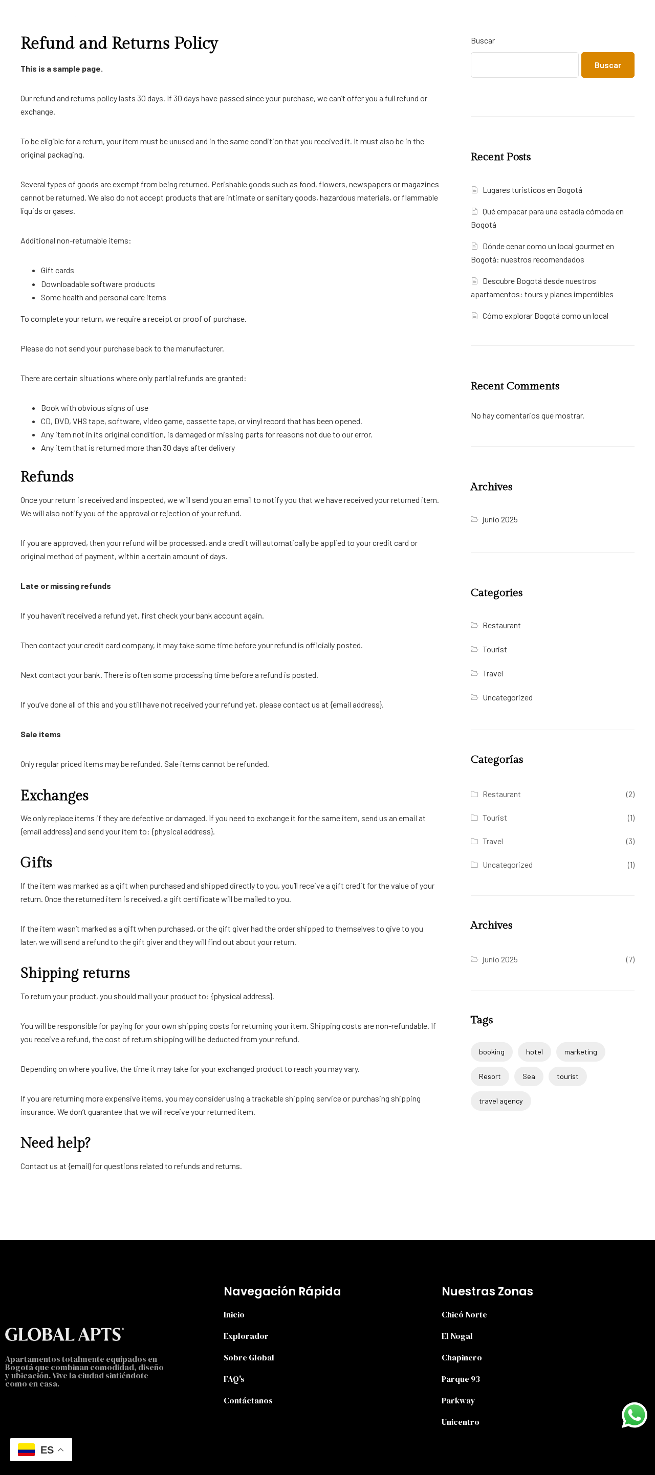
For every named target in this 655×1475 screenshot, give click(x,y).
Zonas (297, 17)
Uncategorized (508, 697)
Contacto (399, 17)
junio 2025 (500, 519)
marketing (580, 1051)
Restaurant (502, 625)
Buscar (483, 40)
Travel (493, 673)
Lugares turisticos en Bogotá (532, 189)
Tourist (495, 649)
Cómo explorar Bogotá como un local (545, 315)
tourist (568, 1076)
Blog (348, 17)
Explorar (247, 17)
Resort (490, 1076)
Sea (528, 1076)
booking (492, 1051)
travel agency (501, 1100)
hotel (534, 1051)
